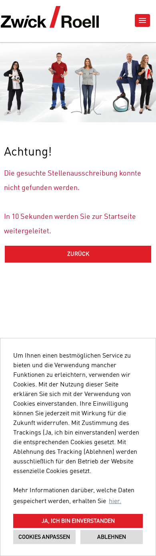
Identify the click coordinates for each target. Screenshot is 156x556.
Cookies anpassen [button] (44, 537)
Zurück (78, 254)
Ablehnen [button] (111, 537)
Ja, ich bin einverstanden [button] (78, 521)
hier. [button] (115, 501)
